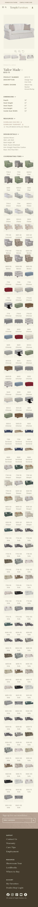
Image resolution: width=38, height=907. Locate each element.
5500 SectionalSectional (29, 460)
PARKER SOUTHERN (11, 2)
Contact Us (11, 839)
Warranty (10, 843)
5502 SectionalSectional (19, 460)
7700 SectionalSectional (19, 442)
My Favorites (12, 883)
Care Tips (11, 847)
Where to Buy (13, 871)
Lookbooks (11, 867)
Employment (12, 851)
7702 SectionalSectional (8, 442)
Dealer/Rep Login (14, 887)
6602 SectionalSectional (29, 442)
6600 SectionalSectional (8, 460)
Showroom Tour (14, 863)
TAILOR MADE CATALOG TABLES (17, 127)
